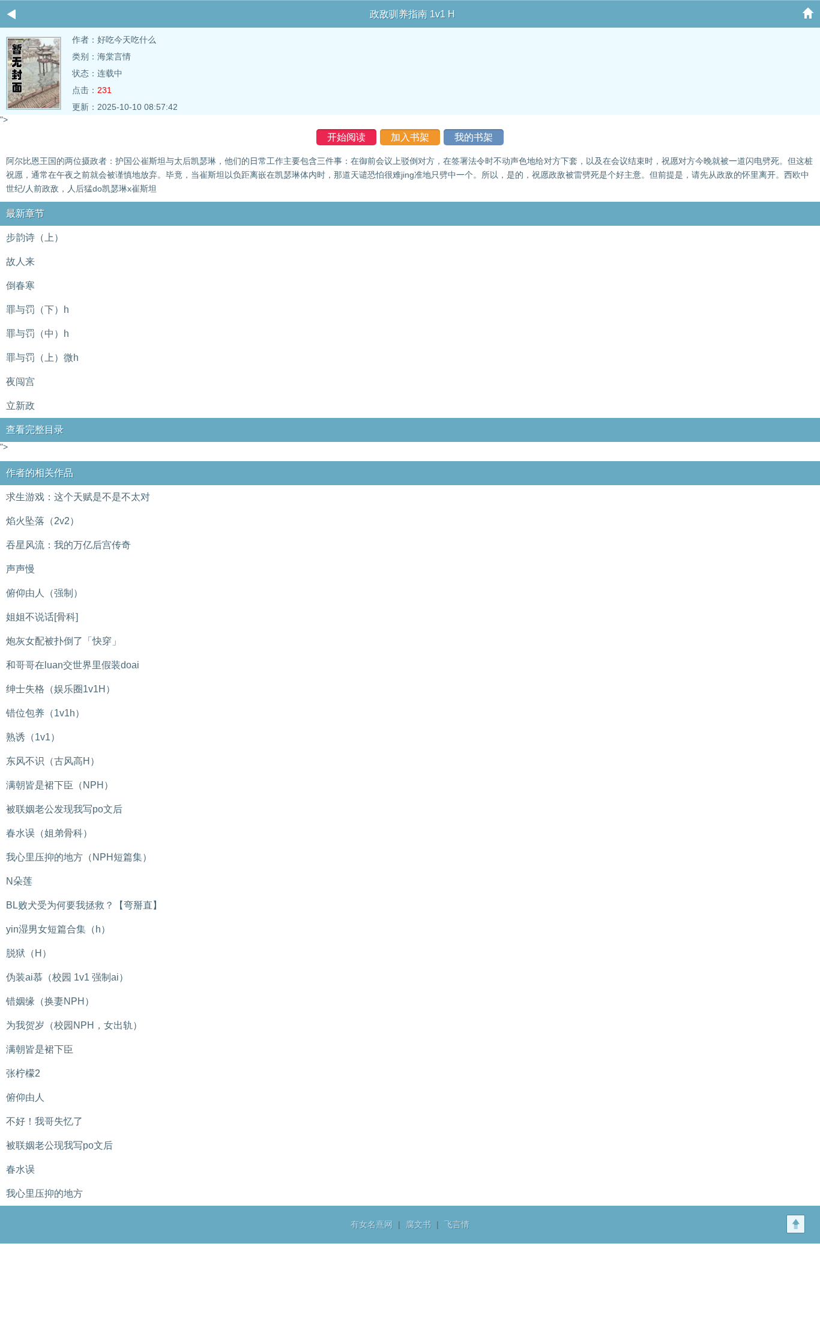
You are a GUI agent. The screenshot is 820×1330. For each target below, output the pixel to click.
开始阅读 (346, 137)
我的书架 (473, 137)
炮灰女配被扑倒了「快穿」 (63, 641)
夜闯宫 (20, 381)
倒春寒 (20, 285)
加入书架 (410, 137)
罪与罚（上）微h (42, 357)
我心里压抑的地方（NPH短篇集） (79, 857)
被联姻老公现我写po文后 (59, 1145)
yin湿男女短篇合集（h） (58, 929)
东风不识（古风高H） (53, 761)
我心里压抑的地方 (44, 1193)
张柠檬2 (23, 1073)
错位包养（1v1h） (45, 713)
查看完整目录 (35, 430)
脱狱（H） (29, 953)
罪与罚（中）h (37, 333)
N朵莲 (19, 881)
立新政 (20, 406)
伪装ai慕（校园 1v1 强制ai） (67, 977)
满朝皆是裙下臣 (39, 1049)
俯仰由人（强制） (44, 593)
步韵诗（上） (35, 237)
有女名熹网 (372, 1224)
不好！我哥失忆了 (44, 1121)
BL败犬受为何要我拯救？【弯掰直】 (84, 905)
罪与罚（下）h (37, 309)
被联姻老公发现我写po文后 (64, 809)
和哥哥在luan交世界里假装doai (72, 665)
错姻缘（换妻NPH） (50, 1001)
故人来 (20, 261)
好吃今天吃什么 (126, 39)
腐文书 (418, 1224)
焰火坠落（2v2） (42, 521)
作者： (84, 39)
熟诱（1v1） (33, 737)
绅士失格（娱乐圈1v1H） (60, 689)
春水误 (20, 1169)
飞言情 (456, 1224)
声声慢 (20, 569)
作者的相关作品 (39, 473)
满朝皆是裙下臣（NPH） (59, 785)
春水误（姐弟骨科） (49, 833)
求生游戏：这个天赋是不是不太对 (78, 497)
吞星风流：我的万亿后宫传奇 (68, 545)
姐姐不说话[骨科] (42, 617)
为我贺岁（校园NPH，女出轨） (74, 1025)
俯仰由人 (25, 1097)
